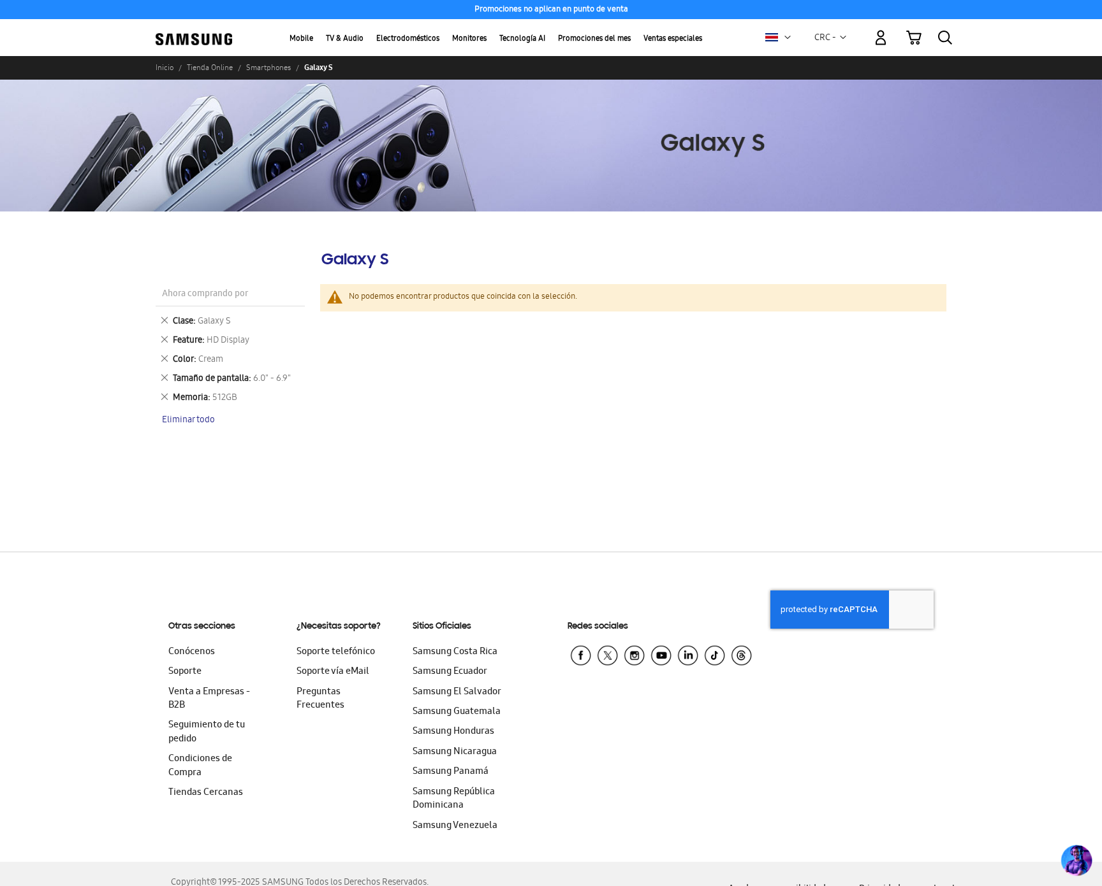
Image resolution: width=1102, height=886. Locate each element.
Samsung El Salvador (457, 692)
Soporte (185, 672)
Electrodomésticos (407, 39)
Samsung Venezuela (455, 826)
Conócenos (191, 652)
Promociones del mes (594, 39)
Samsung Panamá (451, 772)
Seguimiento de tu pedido (206, 732)
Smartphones (268, 67)
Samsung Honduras (453, 732)
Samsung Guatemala (457, 712)
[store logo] (194, 30)
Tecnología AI (522, 39)
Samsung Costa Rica (455, 652)
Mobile (301, 39)
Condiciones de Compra (200, 766)
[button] (787, 38)
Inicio (164, 67)
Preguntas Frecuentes (320, 699)
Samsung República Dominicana (454, 799)
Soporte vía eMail (333, 672)
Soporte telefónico (336, 652)
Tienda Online (210, 67)
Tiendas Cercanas (205, 793)
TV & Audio (345, 39)
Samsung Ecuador (450, 672)
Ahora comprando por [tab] (205, 294)
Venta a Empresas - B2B (209, 699)
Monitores (469, 39)
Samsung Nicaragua (455, 752)
